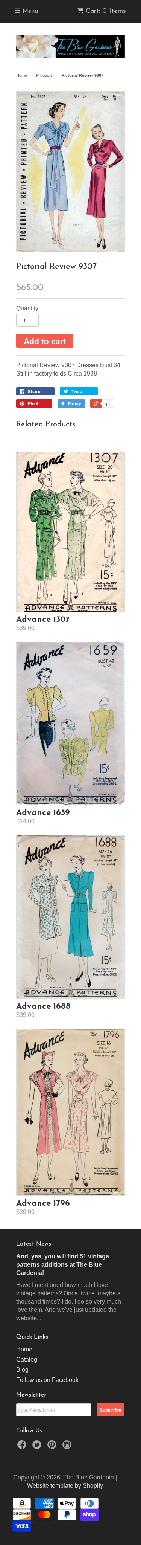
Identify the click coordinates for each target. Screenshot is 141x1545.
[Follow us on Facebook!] (23, 1446)
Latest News (33, 1244)
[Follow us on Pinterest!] (53, 1446)
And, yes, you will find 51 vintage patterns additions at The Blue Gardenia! (62, 1264)
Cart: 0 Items (106, 11)
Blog (22, 1369)
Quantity (27, 308)
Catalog (26, 1359)
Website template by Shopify (65, 1485)
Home (24, 1349)
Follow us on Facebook (47, 1380)
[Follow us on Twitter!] (38, 1446)
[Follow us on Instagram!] (68, 1446)
